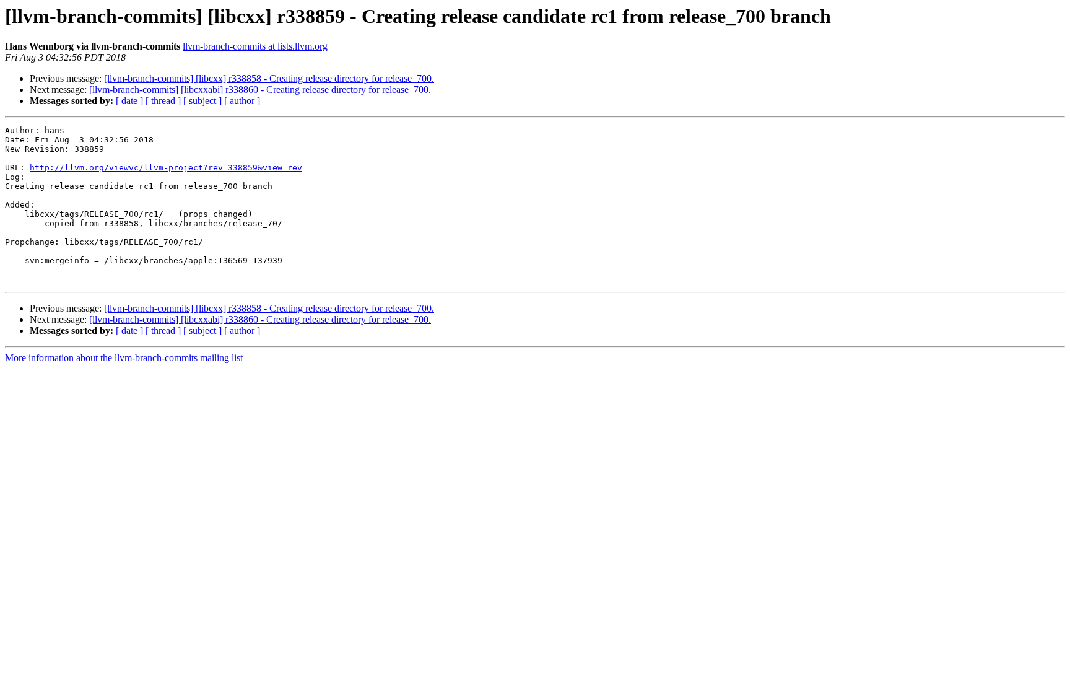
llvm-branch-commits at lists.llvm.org (255, 46)
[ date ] (129, 100)
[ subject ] (202, 100)
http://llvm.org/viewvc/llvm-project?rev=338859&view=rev (166, 167)
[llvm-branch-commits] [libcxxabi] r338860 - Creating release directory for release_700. (260, 89)
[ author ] (242, 100)
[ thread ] (163, 100)
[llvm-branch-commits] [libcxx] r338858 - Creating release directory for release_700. (269, 78)
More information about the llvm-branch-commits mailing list (124, 358)
